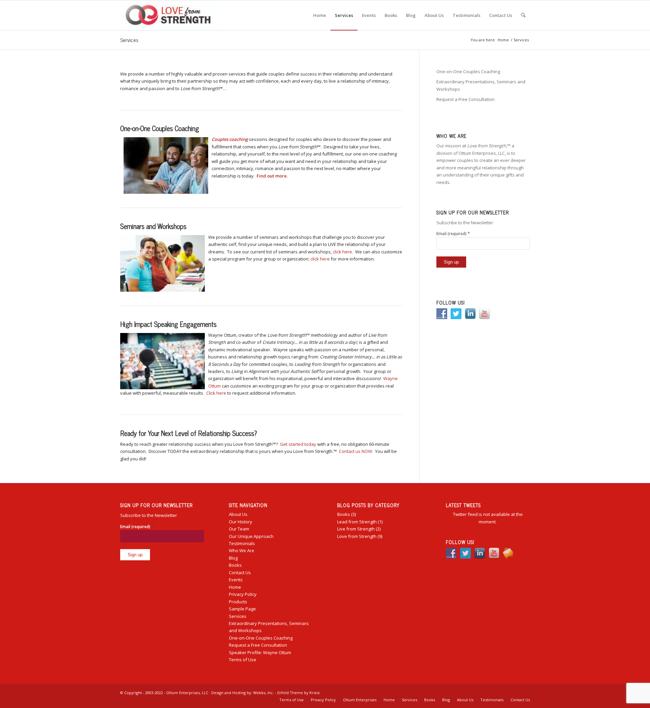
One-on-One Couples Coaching (468, 71)
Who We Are (241, 550)
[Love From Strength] (168, 15)
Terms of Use (242, 660)
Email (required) (453, 233)
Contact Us (240, 572)
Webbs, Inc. (263, 692)
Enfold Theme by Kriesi (298, 692)
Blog (233, 558)
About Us (238, 514)
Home (235, 587)
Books (235, 565)
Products (238, 602)
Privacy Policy (243, 594)
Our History (240, 522)
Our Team (239, 529)
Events (236, 580)
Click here (216, 393)
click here (342, 252)
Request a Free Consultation (465, 99)
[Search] (523, 15)
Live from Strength (356, 529)
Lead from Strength (357, 522)
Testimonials (242, 543)
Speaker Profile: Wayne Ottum (260, 652)
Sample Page (242, 609)
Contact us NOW (355, 451)
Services (129, 39)
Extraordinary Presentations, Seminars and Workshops (480, 85)
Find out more (272, 176)
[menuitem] (319, 15)
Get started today (298, 444)
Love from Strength (356, 536)
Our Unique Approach (251, 536)
